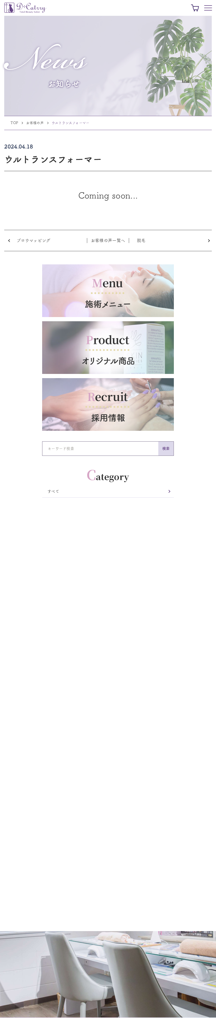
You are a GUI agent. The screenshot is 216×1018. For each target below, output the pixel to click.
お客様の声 (35, 123)
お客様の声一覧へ (108, 240)
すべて (53, 491)
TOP (14, 123)
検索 (166, 448)
